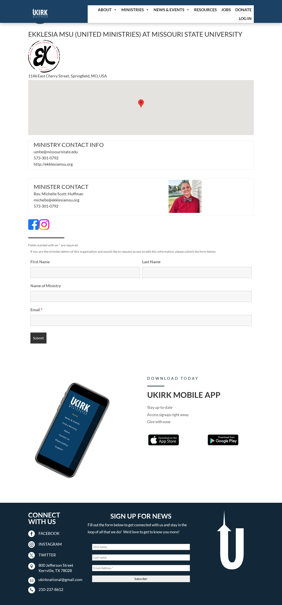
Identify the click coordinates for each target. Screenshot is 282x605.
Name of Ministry (45, 285)
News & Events (169, 9)
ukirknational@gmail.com (60, 579)
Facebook (49, 533)
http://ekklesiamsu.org (53, 164)
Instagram (50, 544)
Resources (205, 9)
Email (36, 309)
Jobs (226, 9)
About (105, 9)
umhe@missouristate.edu (56, 151)
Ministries (132, 9)
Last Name (151, 261)
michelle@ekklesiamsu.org (56, 199)
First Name (40, 261)
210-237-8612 (51, 589)
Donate (243, 9)
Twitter (47, 554)
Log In (245, 18)
